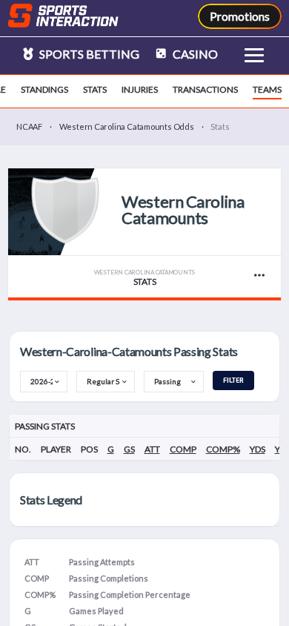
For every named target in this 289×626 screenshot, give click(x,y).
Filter (233, 380)
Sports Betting (88, 54)
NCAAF (29, 126)
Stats (95, 89)
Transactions (205, 89)
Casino (194, 54)
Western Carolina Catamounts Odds (126, 126)
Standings (44, 89)
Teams (267, 89)
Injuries (140, 89)
